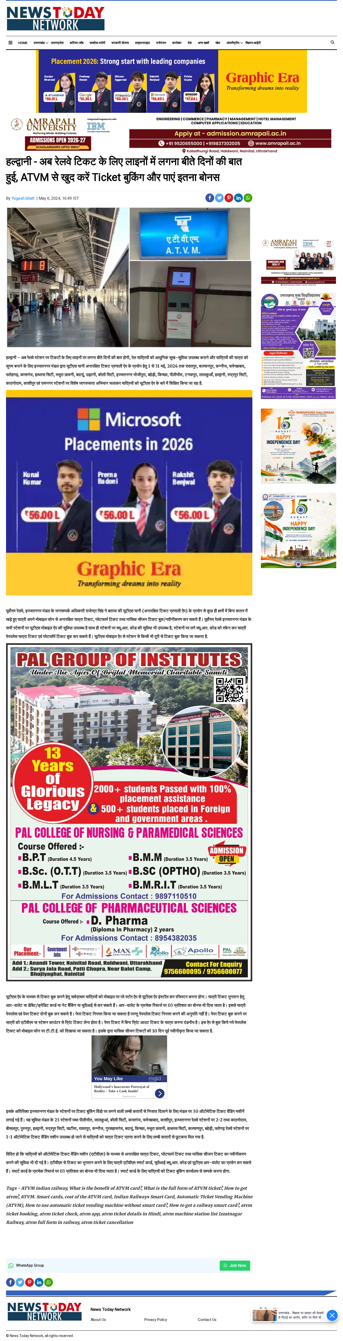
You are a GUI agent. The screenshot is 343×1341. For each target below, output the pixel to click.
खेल (217, 43)
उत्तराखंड (39, 43)
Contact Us (207, 1319)
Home (22, 43)
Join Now (237, 1265)
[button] (10, 42)
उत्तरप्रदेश (57, 43)
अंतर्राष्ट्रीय (232, 43)
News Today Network (111, 1309)
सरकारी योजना (120, 43)
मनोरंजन (161, 43)
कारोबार (177, 43)
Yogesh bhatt (23, 198)
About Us (98, 1319)
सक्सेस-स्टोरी (97, 43)
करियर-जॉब (76, 43)
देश (190, 43)
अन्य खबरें (203, 43)
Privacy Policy (155, 1319)
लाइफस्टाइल (142, 43)
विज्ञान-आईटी (253, 43)
